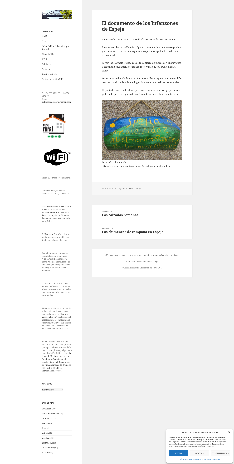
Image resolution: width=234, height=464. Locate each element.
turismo (45, 452)
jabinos (123, 188)
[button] (229, 432)
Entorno (45, 41)
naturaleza (47, 442)
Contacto (46, 69)
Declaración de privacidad (202, 459)
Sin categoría (48, 447)
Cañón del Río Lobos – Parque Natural (55, 48)
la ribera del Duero (55, 362)
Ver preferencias (220, 453)
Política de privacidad (136, 261)
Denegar (199, 453)
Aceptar (178, 453)
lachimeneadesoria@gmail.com (56, 102)
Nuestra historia (49, 74)
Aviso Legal (153, 261)
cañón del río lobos (50, 413)
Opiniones (46, 64)
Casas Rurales (48, 31)
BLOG (44, 59)
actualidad (46, 408)
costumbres (47, 418)
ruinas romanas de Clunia (56, 365)
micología (46, 438)
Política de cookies (185, 459)
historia (45, 433)
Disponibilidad (48, 54)
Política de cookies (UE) (52, 79)
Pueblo (45, 36)
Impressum (216, 459)
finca (51, 283)
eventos (45, 423)
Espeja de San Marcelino (55, 234)
